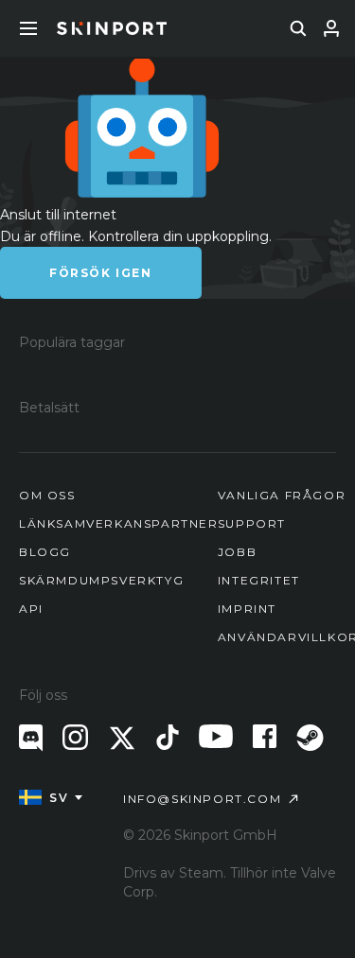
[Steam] (310, 737)
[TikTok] (167, 737)
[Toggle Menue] (28, 28)
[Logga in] (331, 28)
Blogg (45, 552)
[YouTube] (216, 736)
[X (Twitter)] (122, 738)
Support (252, 523)
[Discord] (31, 738)
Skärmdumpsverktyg (101, 580)
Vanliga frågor (282, 495)
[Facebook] (264, 736)
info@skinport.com (202, 799)
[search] (298, 28)
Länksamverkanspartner (119, 523)
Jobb (237, 552)
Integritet (259, 580)
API (31, 608)
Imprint (247, 608)
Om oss (47, 495)
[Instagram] (75, 737)
